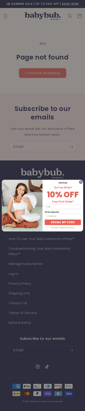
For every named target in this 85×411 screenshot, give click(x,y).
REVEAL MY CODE (63, 222)
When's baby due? (52, 212)
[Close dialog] (80, 182)
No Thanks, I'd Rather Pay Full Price (62, 227)
